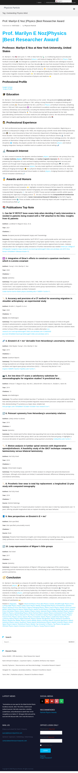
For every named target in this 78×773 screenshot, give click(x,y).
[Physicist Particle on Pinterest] (57, 701)
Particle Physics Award (40, 613)
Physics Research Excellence (60, 619)
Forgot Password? (46, 758)
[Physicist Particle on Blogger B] (47, 701)
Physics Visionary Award (45, 620)
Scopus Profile (7, 89)
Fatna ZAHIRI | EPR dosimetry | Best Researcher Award (21, 656)
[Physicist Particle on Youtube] (52, 701)
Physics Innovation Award (36, 617)
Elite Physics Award (25, 607)
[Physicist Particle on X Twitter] (42, 701)
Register (43, 756)
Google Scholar (7, 87)
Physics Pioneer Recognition (40, 619)
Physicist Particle (12, 7)
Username (47, 729)
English (59, 1)
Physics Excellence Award (39, 615)
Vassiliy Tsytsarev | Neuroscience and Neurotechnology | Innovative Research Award (31, 665)
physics (34, 59)
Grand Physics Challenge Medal (49, 609)
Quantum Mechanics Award (63, 620)
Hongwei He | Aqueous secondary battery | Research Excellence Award (26, 670)
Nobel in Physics (8, 613)
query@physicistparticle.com (12, 733)
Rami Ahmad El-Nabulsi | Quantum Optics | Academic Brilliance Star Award (28, 661)
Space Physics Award (9, 624)
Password (47, 737)
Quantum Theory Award (28, 622)
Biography (13, 604)
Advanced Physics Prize (32, 604)
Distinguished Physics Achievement (53, 605)
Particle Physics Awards (48, 712)
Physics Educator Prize (22, 615)
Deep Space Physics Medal (31, 605)
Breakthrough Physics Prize (64, 604)
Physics (65, 59)
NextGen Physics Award (65, 611)
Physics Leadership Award (55, 617)
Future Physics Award (56, 607)
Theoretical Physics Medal (26, 624)
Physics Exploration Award (57, 615)
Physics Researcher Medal (11, 620)
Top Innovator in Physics (44, 624)
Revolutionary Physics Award (46, 622)
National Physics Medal (49, 611)
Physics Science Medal (28, 620)
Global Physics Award (31, 609)
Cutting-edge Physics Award (11, 605)
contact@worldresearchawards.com (14, 741)
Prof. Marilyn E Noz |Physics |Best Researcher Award (33, 21)
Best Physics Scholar (47, 604)
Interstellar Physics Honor (15, 611)
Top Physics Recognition (61, 624)
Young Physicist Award (47, 626)
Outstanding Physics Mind (23, 613)
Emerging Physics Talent (40, 607)
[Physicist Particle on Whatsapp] (61, 701)
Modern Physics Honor (32, 611)
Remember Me (47, 745)
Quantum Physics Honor (10, 622)
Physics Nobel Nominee (22, 619)
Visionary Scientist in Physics (29, 626)
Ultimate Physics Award (10, 626)
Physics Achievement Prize (58, 613)
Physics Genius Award (19, 617)
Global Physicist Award (15, 609)
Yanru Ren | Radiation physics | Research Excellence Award (22, 674)
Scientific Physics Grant (65, 622)
